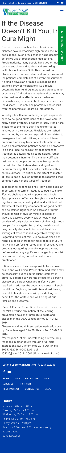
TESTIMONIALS (11, 388)
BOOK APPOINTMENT (62, 46)
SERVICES (8, 383)
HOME (6, 378)
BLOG (48, 388)
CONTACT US (32, 388)
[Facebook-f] (58, 3)
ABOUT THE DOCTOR (26, 378)
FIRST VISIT (25, 383)
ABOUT (48, 378)
